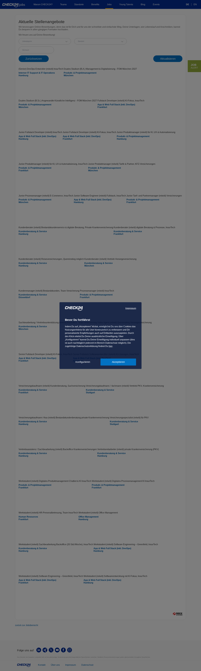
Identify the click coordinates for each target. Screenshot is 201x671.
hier (110, 346)
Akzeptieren (118, 362)
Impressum (130, 308)
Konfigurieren (82, 362)
